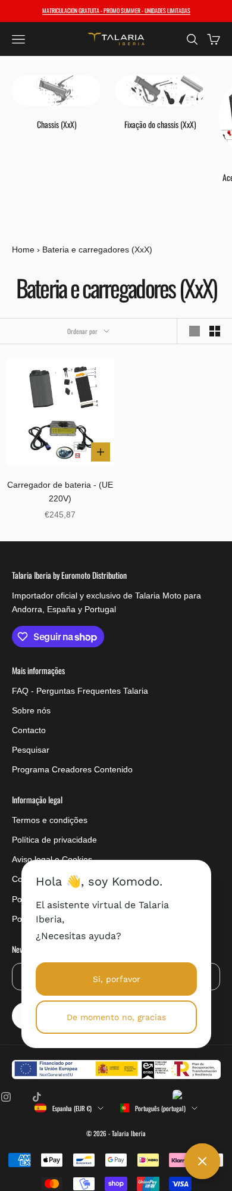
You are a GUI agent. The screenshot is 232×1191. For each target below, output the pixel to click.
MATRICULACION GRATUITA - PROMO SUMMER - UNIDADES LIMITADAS (116, 10)
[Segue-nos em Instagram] (6, 1097)
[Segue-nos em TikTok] (37, 1097)
